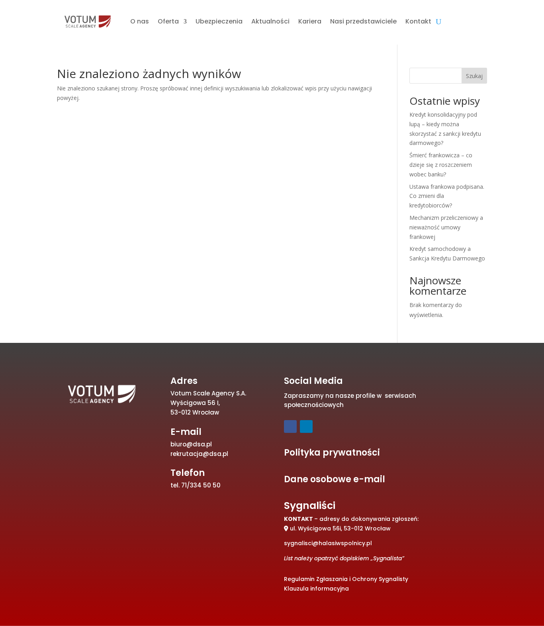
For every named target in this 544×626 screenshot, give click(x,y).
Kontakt (418, 21)
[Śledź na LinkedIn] (306, 426)
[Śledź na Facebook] (290, 426)
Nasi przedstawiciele (363, 21)
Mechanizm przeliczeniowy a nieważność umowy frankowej (446, 227)
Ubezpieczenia (219, 21)
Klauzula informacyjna (316, 589)
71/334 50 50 (201, 485)
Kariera (309, 21)
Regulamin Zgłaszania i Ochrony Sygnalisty (346, 579)
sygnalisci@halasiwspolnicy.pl (328, 543)
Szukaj (474, 76)
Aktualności (270, 21)
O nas (139, 21)
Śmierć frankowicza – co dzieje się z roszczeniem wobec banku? (440, 164)
